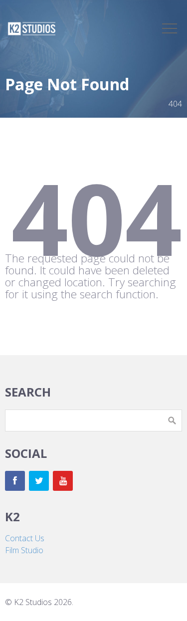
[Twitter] (39, 481)
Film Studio (24, 550)
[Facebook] (15, 481)
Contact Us (24, 538)
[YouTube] (63, 481)
